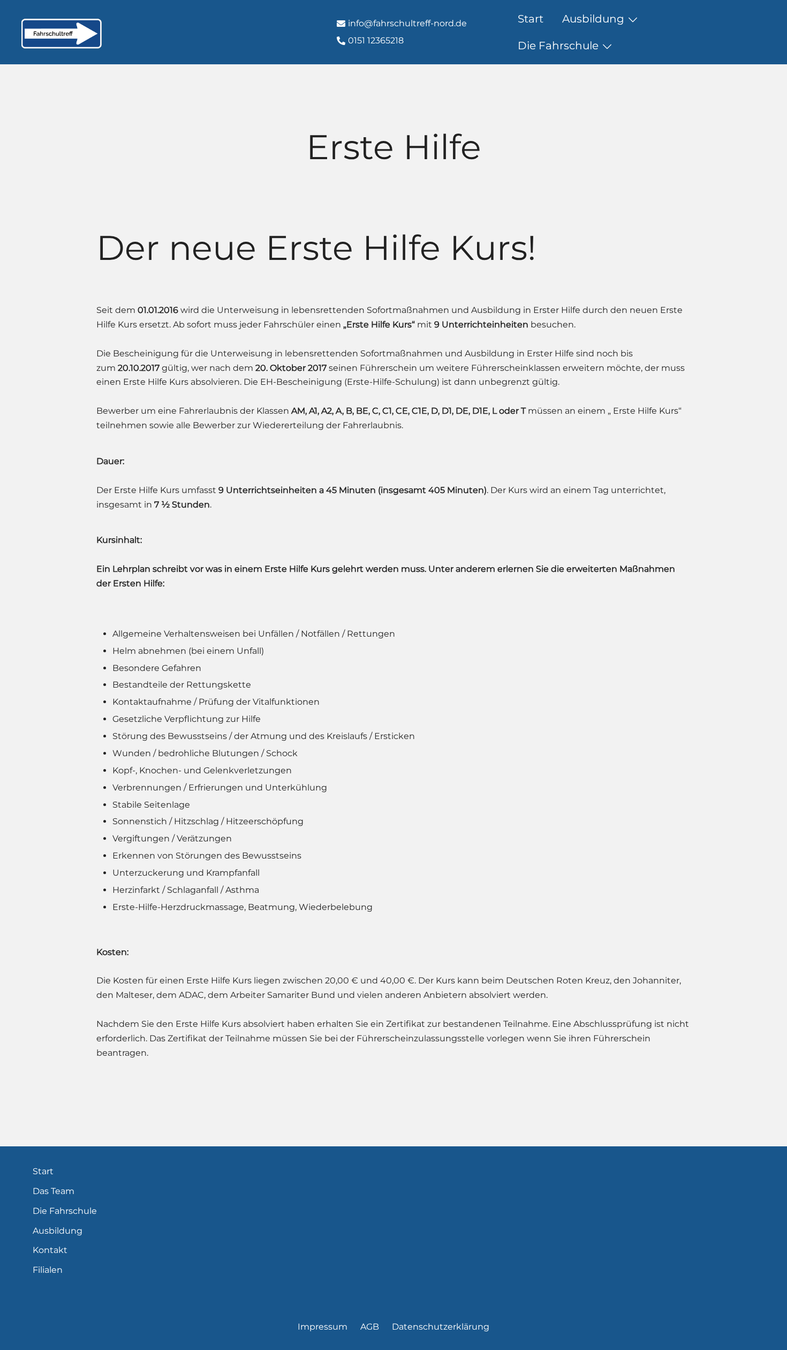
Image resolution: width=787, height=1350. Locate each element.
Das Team (53, 1191)
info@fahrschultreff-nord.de (407, 23)
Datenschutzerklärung (440, 1327)
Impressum (322, 1327)
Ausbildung (593, 18)
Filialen (48, 1270)
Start (530, 18)
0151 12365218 (376, 40)
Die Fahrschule (558, 45)
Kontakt (742, 32)
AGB (369, 1327)
